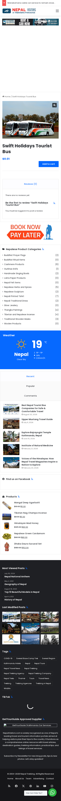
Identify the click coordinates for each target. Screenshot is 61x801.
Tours (31, 678)
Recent (30, 376)
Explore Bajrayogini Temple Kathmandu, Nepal (36, 434)
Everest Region (48, 658)
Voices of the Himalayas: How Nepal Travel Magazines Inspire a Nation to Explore (39, 461)
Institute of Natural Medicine (37, 445)
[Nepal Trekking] (19, 11)
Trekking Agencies (23, 683)
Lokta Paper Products (15, 278)
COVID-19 (8, 658)
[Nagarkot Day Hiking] (30, 639)
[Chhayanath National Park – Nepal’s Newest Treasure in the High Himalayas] (50, 628)
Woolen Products (12, 323)
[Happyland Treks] (11, 639)
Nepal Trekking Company (39, 673)
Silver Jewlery (11, 305)
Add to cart (48, 164)
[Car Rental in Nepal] (30, 22)
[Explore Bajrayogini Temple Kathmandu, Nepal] (11, 436)
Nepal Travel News (12, 668)
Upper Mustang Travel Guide (37, 419)
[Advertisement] (30, 60)
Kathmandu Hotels (12, 663)
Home (8, 96)
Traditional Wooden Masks (17, 319)
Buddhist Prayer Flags (15, 255)
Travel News (43, 678)
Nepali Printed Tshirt (14, 296)
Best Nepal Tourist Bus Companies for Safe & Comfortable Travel (34, 408)
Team (28, 778)
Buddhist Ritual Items (14, 259)
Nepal (27, 663)
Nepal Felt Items (12, 282)
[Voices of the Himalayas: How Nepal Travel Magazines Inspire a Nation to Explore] (11, 462)
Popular (30, 386)
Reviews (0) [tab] (30, 183)
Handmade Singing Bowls (16, 273)
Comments (30, 395)
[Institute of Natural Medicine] (11, 449)
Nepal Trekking (30, 668)
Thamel (21, 678)
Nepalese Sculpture (14, 291)
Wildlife (7, 688)
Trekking (7, 683)
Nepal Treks (9, 678)
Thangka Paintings (13, 310)
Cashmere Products (14, 264)
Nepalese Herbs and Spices (18, 287)
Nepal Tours (39, 663)
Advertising (38, 778)
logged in (22, 210)
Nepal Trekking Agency (14, 673)
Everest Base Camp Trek (27, 658)
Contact (50, 778)
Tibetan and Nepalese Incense (19, 314)
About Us (19, 778)
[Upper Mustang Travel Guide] (11, 423)
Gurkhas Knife (11, 269)
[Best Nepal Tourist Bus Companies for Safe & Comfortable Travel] (11, 409)
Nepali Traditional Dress (16, 300)
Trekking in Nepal (43, 683)
